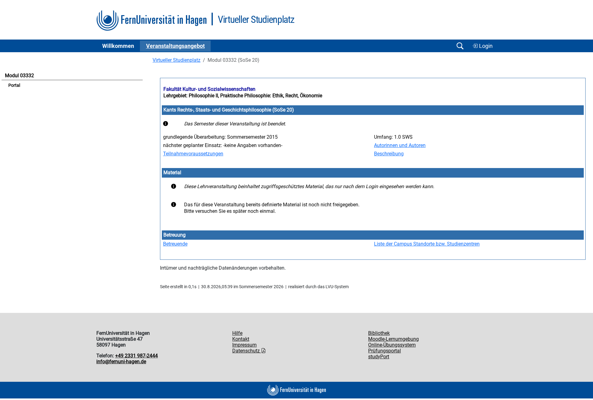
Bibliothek (379, 333)
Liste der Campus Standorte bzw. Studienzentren (427, 244)
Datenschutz (246, 351)
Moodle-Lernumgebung (393, 339)
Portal (14, 85)
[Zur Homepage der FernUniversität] (151, 20)
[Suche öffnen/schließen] (460, 46)
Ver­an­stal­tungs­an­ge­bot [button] (175, 46)
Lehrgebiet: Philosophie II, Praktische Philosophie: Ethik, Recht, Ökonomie (242, 96)
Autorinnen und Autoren (400, 145)
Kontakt (240, 339)
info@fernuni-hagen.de (121, 361)
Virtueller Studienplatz (176, 60)
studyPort (378, 357)
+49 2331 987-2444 (136, 356)
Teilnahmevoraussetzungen (193, 154)
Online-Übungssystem (392, 345)
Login (485, 46)
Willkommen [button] (118, 46)
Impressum (244, 345)
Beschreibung (389, 154)
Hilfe (237, 333)
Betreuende (175, 244)
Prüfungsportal (384, 351)
